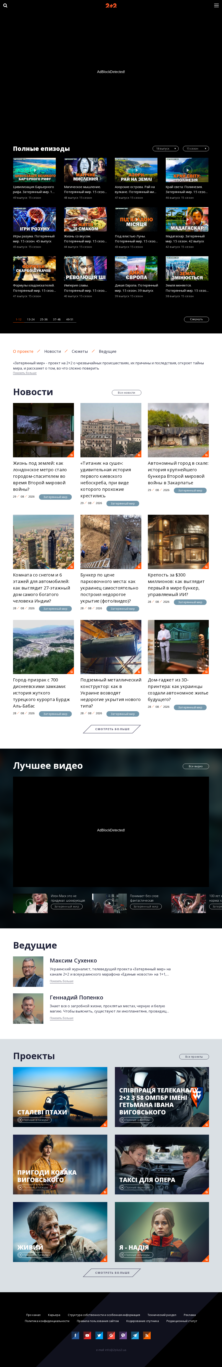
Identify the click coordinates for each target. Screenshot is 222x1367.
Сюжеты (80, 351)
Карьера (54, 1315)
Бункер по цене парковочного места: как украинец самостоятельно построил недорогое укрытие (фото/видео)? (109, 588)
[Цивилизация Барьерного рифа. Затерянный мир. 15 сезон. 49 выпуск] (34, 170)
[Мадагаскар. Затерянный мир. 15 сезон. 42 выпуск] (187, 219)
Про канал (33, 1315)
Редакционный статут (181, 1321)
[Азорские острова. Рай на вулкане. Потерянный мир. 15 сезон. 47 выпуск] (136, 170)
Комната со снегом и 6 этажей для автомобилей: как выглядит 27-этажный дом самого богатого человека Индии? (41, 588)
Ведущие (107, 351)
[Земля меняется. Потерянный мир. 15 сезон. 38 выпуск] (187, 268)
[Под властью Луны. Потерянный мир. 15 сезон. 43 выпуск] (136, 219)
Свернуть (196, 319)
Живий (30, 1247)
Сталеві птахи (42, 1112)
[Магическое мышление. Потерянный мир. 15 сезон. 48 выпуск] (85, 170)
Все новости (126, 393)
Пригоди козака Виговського (47, 1176)
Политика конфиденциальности (47, 1321)
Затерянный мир (55, 497)
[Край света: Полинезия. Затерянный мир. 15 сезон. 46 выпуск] (187, 170)
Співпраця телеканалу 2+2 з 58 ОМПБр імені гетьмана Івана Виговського (158, 1101)
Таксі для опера (147, 1180)
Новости (52, 351)
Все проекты (194, 1057)
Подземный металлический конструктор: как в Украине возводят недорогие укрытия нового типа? (110, 693)
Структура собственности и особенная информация (104, 1315)
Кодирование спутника (142, 1321)
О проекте (23, 351)
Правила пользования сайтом (98, 1321)
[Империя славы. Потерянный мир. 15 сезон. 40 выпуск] (85, 268)
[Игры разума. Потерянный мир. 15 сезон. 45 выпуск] (34, 219)
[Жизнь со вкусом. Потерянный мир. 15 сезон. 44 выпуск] (85, 219)
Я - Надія (134, 1247)
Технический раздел (162, 1315)
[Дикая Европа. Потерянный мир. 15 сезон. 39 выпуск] (136, 268)
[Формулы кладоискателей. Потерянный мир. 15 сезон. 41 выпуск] (34, 268)
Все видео (196, 766)
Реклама (190, 1315)
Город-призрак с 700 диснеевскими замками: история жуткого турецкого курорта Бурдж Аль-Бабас (41, 693)
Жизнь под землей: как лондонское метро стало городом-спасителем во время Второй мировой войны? (40, 476)
